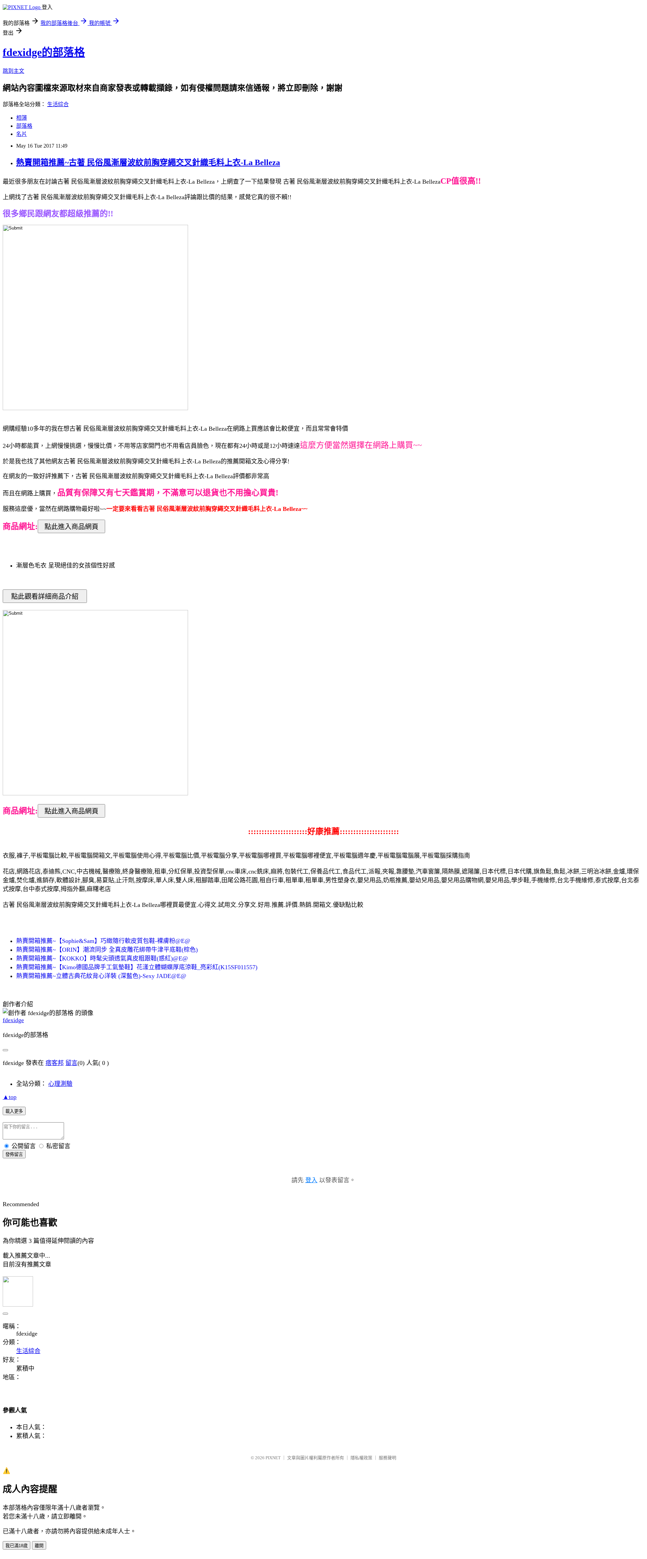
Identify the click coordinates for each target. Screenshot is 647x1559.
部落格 (24, 126)
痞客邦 (54, 1063)
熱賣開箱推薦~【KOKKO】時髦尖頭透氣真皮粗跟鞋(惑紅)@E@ (102, 958)
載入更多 (14, 1111)
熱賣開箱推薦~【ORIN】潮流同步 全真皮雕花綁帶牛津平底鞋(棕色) (107, 949)
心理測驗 (60, 1083)
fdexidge (13, 1020)
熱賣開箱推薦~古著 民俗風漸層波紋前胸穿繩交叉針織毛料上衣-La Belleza (148, 162)
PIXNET (273, 1457)
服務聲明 (387, 1457)
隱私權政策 (361, 1457)
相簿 (21, 118)
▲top (10, 1097)
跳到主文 (13, 71)
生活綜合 (58, 104)
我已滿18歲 (16, 1545)
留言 (71, 1063)
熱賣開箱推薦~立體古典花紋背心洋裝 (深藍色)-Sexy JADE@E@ (101, 976)
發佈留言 (14, 1154)
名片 (21, 134)
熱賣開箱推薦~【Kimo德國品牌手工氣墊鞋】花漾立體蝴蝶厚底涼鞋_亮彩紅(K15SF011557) (136, 967)
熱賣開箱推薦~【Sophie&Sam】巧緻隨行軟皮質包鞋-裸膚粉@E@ (103, 941)
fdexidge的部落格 (44, 52)
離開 (39, 1545)
